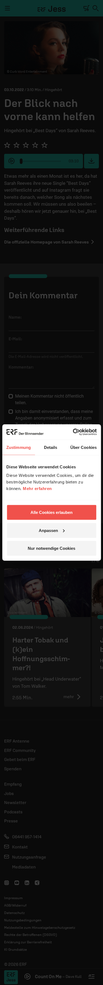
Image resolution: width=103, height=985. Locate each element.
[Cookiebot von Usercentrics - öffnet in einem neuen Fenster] (73, 432)
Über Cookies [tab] (83, 447)
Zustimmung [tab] (18, 447)
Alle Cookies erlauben (51, 512)
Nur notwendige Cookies (51, 548)
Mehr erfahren (37, 488)
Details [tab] (50, 447)
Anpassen (48, 530)
